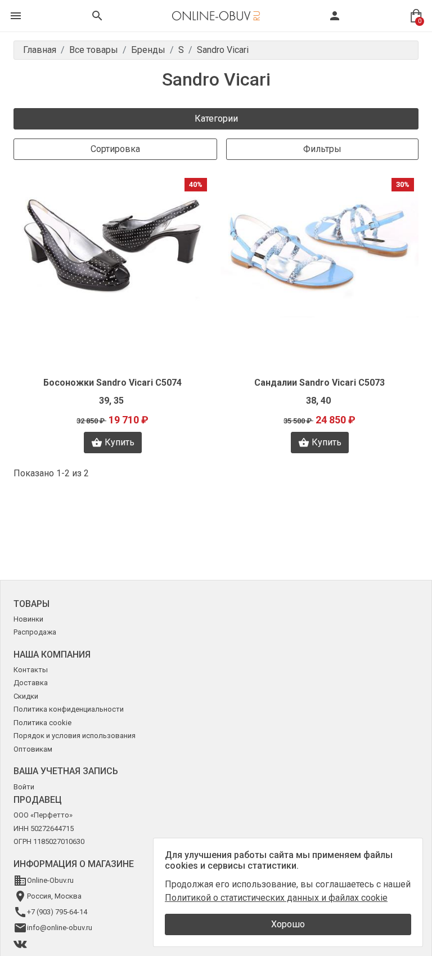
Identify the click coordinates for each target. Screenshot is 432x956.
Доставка (31, 682)
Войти (24, 787)
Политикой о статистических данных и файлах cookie (276, 897)
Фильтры (322, 149)
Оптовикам (33, 749)
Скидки (26, 696)
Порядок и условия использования (75, 735)
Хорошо (288, 924)
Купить (119, 442)
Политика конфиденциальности (69, 709)
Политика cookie (42, 722)
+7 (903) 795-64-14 (57, 912)
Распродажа (35, 632)
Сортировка (115, 149)
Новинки (28, 619)
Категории (216, 118)
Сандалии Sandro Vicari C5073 (319, 382)
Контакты (31, 669)
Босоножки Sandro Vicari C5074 (112, 382)
